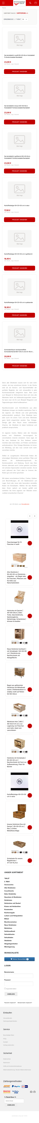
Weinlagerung (9, 947)
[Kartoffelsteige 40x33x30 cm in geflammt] (20, 238)
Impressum (6, 1062)
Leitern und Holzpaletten (13, 916)
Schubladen (8, 937)
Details (19, 71)
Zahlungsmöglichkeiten (10, 1021)
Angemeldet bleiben (11, 988)
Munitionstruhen (10, 922)
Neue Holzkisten (10, 925)
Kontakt (5, 1042)
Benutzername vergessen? (25, 1002)
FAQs (4, 1039)
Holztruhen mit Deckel (12, 903)
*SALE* (6, 878)
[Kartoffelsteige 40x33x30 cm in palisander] (19, 287)
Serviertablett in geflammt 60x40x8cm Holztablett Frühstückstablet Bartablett (17, 157)
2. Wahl (7, 881)
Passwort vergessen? (10, 1002)
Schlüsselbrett (9, 931)
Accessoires (8, 884)
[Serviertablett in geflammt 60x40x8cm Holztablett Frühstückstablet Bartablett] (19, 141)
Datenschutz (7, 1059)
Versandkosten (25, 504)
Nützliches (8, 928)
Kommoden (8, 909)
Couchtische (9, 891)
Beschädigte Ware (8, 1035)
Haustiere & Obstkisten (12, 897)
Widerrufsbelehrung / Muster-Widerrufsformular (17, 1070)
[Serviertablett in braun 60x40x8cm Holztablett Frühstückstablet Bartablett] (20, 90)
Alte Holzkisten (9, 888)
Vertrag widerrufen (8, 1045)
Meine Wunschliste (20, 959)
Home (4, 8)
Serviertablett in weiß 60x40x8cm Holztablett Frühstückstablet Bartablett (19, 56)
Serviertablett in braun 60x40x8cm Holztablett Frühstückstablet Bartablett (17, 107)
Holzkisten (8, 900)
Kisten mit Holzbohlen (12, 906)
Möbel (6, 919)
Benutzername (9, 972)
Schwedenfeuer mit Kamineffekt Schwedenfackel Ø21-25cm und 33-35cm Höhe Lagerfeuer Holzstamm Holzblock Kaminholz (18, 351)
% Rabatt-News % (10, 1097)
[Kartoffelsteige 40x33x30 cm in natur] (20, 190)
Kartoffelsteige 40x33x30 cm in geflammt (18, 254)
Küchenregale (9, 912)
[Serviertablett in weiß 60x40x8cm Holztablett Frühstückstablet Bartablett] (20, 40)
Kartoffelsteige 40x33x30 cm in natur (16, 205)
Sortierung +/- (22, 13)
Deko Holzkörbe (10, 894)
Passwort (7, 980)
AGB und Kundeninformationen (12, 1066)
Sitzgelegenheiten (11, 944)
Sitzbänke (8, 940)
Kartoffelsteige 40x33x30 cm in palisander (18, 302)
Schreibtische (9, 934)
